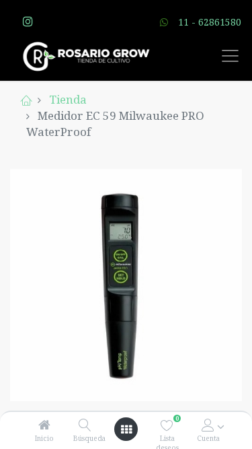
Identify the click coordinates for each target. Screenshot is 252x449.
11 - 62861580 (209, 21)
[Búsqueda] (85, 425)
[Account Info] (208, 425)
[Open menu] (126, 429)
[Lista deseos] (167, 425)
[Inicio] (44, 425)
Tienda (68, 99)
